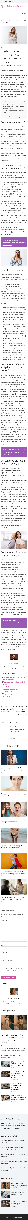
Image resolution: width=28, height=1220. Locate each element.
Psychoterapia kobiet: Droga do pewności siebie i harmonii (12, 847)
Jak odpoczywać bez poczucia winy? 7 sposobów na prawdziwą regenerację (19, 1097)
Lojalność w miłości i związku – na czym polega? (13, 111)
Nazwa (3, 945)
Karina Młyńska (8, 65)
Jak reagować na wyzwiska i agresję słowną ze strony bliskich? (13, 821)
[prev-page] (2, 1106)
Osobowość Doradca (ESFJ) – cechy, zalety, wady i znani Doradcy (13, 899)
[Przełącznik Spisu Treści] (24, 102)
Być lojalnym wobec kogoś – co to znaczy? (14, 106)
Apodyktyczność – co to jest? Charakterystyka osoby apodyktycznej (12, 689)
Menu (24, 13)
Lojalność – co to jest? (8, 104)
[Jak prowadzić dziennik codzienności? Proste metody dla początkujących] (5, 1062)
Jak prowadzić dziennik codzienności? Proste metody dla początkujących (19, 1063)
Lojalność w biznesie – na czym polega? (13, 117)
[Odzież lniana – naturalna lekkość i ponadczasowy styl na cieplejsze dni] (14, 1022)
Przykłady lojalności (8, 108)
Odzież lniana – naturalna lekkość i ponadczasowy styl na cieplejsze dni (13, 1037)
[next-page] (4, 1106)
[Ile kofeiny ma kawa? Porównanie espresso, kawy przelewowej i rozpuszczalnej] (5, 1084)
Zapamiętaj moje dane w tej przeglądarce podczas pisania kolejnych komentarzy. (11, 971)
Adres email (5, 952)
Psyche (2, 47)
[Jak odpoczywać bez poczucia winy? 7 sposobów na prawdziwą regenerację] (5, 1096)
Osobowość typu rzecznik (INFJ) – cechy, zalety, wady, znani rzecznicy (13, 873)
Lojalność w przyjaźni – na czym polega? (13, 114)
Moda (2, 1032)
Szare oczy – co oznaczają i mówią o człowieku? (13, 795)
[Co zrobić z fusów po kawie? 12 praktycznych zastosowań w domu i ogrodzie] (5, 1072)
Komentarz (5, 920)
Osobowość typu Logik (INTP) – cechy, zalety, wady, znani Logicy (12, 769)
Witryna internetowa (8, 960)
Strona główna (4, 20)
